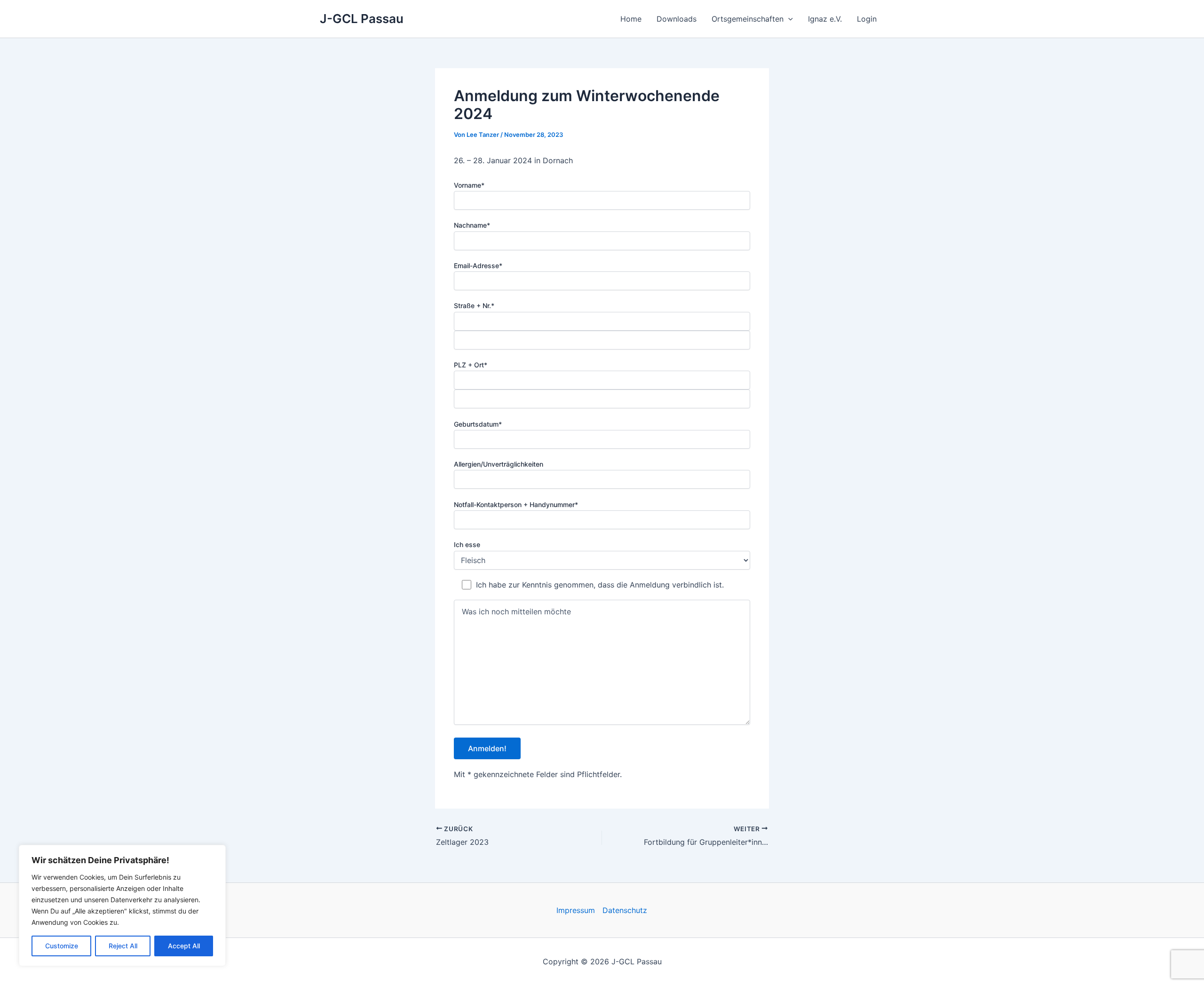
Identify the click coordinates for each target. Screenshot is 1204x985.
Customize (61, 946)
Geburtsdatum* (478, 424)
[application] (788, 19)
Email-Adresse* (478, 266)
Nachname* (472, 225)
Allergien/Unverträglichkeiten (498, 464)
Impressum (575, 910)
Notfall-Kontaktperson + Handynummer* (516, 504)
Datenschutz (624, 910)
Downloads (677, 19)
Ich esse (467, 544)
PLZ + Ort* (470, 365)
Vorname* (469, 185)
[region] (122, 905)
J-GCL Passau (362, 18)
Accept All (184, 946)
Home (631, 19)
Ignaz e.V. (825, 19)
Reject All (123, 946)
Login (867, 19)
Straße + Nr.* (474, 306)
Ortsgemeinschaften (748, 19)
